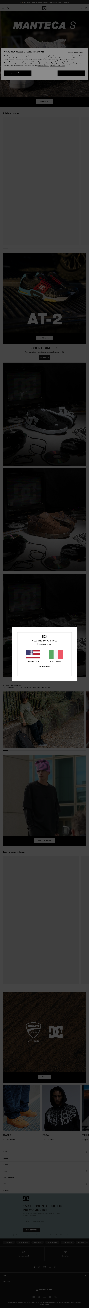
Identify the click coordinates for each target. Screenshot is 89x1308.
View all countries (44, 666)
